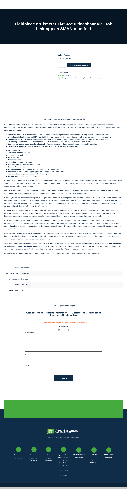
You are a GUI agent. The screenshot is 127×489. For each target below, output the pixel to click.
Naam (27, 355)
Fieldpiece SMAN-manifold (103, 183)
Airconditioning (79, 78)
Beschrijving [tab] (47, 119)
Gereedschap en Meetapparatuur (94, 78)
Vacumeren (68, 75)
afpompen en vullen (68, 78)
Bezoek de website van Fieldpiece (17, 253)
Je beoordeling (30, 332)
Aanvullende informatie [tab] (62, 119)
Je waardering (63, 326)
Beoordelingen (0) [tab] (79, 119)
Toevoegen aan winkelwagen (79, 65)
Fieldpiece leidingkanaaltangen (45, 183)
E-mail (27, 365)
